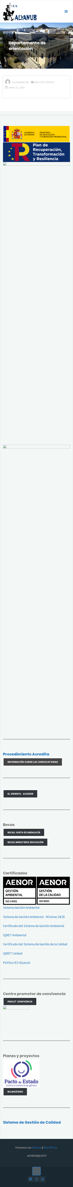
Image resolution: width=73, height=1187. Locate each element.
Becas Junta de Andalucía (23, 832)
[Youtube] (42, 1179)
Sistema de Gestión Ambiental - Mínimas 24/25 (34, 917)
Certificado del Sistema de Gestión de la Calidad (35, 944)
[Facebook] (36, 1179)
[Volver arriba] (36, 1171)
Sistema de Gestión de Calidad (32, 1122)
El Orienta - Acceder (20, 793)
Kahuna (36, 1147)
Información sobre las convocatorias (32, 762)
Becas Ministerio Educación (25, 842)
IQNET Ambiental (14, 935)
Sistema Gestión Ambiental (21, 908)
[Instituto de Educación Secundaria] (20, 11)
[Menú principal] (66, 11)
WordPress (50, 1147)
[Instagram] (30, 1179)
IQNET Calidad (12, 953)
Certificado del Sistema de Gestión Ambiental (33, 926)
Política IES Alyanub (16, 963)
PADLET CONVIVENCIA (19, 1001)
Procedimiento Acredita (26, 754)
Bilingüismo (15, 1091)
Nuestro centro (44, 82)
